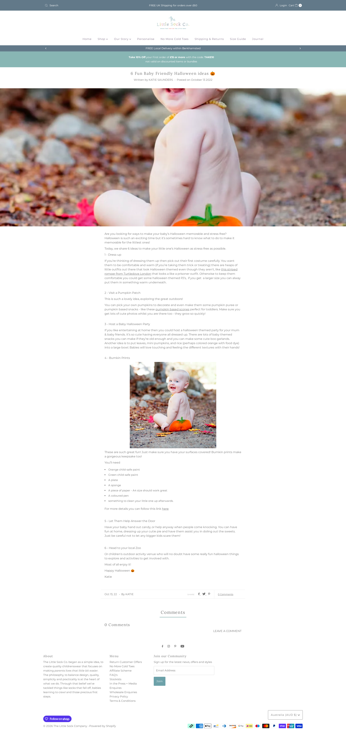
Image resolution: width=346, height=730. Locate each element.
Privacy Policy (119, 696)
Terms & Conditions (123, 700)
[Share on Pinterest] (209, 594)
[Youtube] (182, 646)
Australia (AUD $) (284, 715)
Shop (102, 39)
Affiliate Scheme (121, 670)
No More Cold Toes (174, 39)
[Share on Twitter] (204, 594)
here (165, 508)
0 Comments (225, 594)
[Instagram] (168, 646)
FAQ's (113, 675)
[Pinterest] (175, 646)
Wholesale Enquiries (123, 692)
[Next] (300, 48)
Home (87, 39)
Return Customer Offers (126, 662)
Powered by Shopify (102, 726)
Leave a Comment (227, 631)
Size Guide (238, 39)
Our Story (121, 39)
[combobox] (85, 5)
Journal (257, 39)
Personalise (145, 39)
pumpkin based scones (172, 309)
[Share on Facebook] (199, 594)
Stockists (115, 679)
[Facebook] (162, 646)
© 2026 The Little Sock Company (65, 726)
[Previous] (46, 48)
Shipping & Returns (209, 39)
